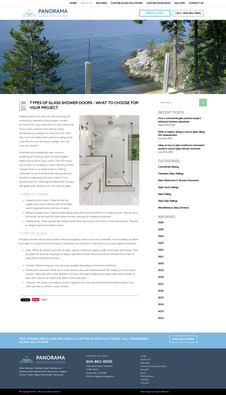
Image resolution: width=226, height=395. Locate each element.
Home (73, 3)
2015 (161, 297)
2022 (161, 249)
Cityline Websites (161, 392)
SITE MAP (145, 383)
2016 (161, 290)
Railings (101, 3)
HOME (143, 356)
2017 (161, 284)
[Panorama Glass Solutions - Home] (45, 15)
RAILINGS (145, 363)
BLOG (143, 373)
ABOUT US (145, 359)
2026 (161, 222)
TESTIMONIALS (147, 376)
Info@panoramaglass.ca (103, 376)
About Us (86, 3)
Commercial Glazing (168, 166)
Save (37, 299)
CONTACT (145, 380)
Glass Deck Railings (168, 187)
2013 (161, 311)
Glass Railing (164, 194)
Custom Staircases (158, 3)
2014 (161, 304)
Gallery (179, 3)
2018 (161, 277)
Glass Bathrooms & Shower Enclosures (178, 180)
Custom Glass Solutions (127, 3)
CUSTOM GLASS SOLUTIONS (153, 366)
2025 (161, 229)
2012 (161, 318)
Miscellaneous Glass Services (173, 207)
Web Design (145, 392)
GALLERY (145, 369)
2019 (161, 270)
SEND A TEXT (155, 13)
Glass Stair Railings (168, 201)
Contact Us (196, 3)
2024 (161, 236)
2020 (161, 263)
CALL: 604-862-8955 (188, 13)
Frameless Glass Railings (171, 173)
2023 (161, 243)
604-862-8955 (99, 361)
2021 (161, 256)
